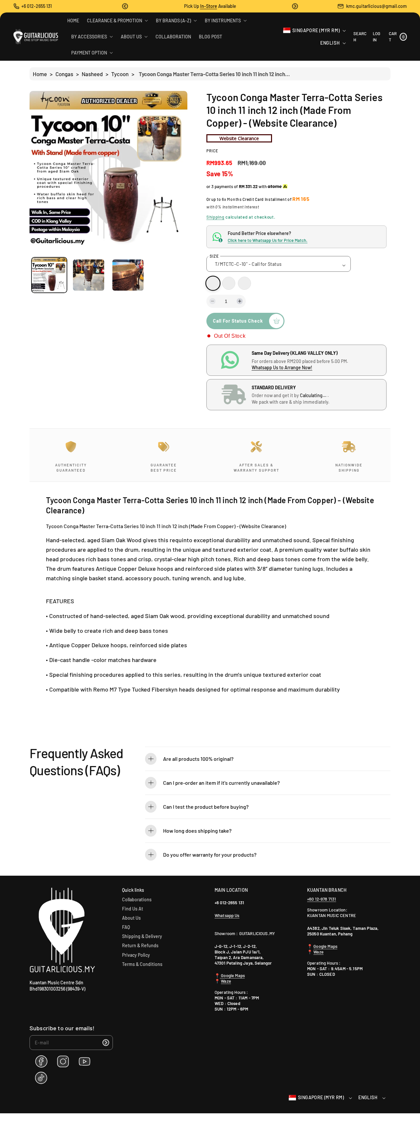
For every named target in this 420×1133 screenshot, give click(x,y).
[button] (125, 6)
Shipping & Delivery (142, 936)
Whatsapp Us (227, 915)
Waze (226, 981)
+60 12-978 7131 (321, 899)
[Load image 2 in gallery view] (88, 275)
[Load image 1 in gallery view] (49, 275)
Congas (64, 74)
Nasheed (92, 74)
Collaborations (137, 899)
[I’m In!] (105, 1042)
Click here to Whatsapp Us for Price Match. (267, 240)
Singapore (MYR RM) (316, 30)
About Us (131, 918)
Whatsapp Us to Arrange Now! (282, 367)
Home (40, 74)
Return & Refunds (140, 945)
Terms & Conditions (142, 964)
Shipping (215, 217)
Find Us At (132, 908)
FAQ (126, 927)
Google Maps (232, 975)
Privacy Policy (136, 955)
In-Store (208, 6)
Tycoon (120, 74)
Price (212, 150)
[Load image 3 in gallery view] (128, 275)
